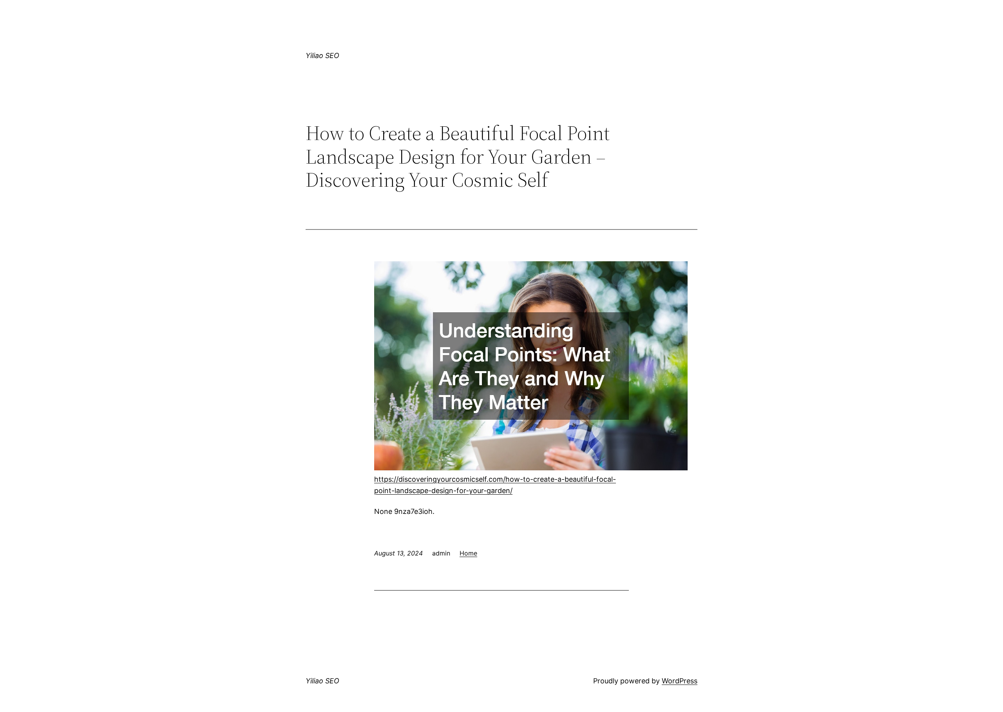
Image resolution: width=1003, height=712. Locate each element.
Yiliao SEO (322, 55)
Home (468, 553)
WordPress (679, 681)
